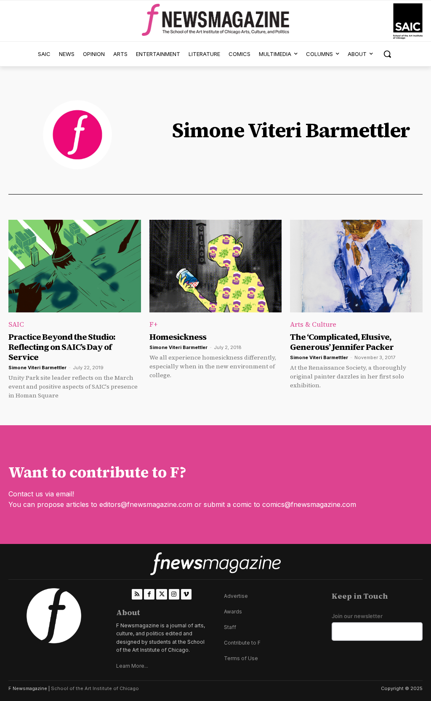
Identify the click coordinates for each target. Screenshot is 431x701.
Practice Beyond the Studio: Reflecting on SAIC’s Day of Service (61, 347)
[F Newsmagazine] (408, 21)
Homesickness (177, 337)
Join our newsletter (357, 616)
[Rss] (137, 594)
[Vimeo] (186, 594)
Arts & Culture (313, 324)
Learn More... (132, 666)
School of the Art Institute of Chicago (95, 688)
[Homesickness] (215, 266)
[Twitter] (161, 594)
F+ (153, 324)
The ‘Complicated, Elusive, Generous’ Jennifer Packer (342, 342)
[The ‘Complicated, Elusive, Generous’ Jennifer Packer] (356, 266)
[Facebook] (149, 594)
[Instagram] (174, 594)
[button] (387, 54)
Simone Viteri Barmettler (37, 367)
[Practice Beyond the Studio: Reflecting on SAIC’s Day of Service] (74, 266)
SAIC (16, 324)
